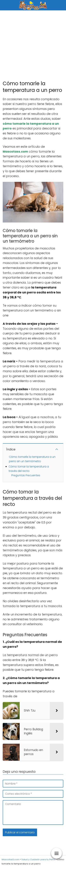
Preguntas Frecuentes (25, 475)
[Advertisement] (33, 45)
